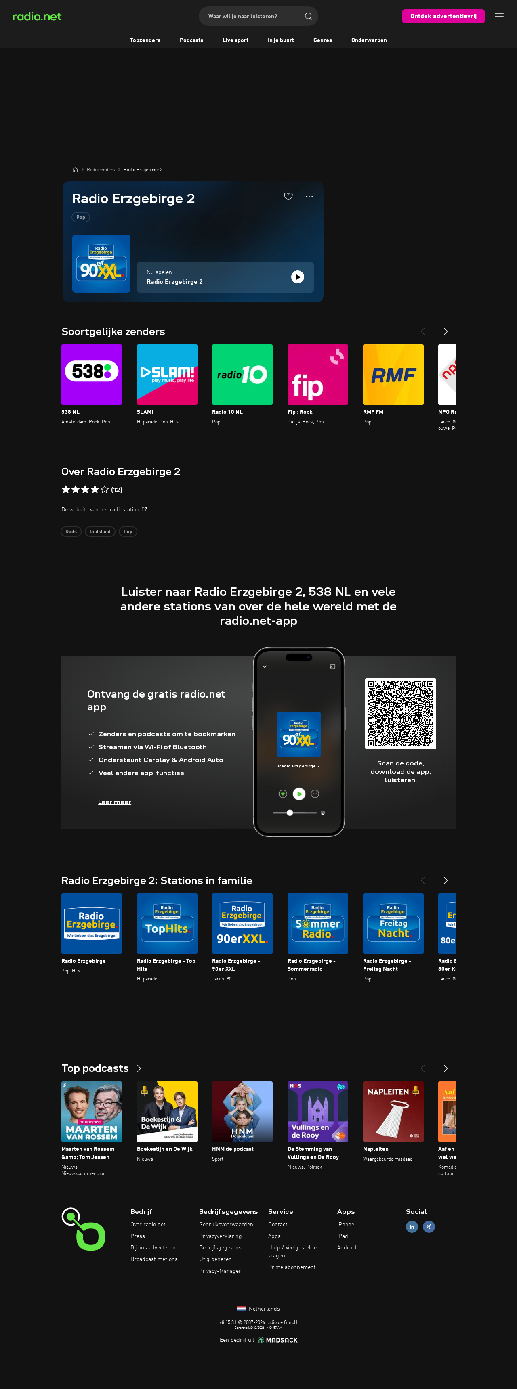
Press (137, 1236)
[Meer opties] (309, 196)
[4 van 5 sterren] (95, 489)
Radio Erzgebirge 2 (175, 282)
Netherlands (263, 1309)
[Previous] (422, 328)
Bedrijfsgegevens (220, 1248)
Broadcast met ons (154, 1259)
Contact (278, 1225)
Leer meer (114, 802)
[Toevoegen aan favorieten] (288, 196)
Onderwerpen (369, 40)
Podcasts (191, 40)
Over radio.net (148, 1225)
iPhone (345, 1225)
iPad (342, 1236)
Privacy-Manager (220, 1271)
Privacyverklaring (220, 1236)
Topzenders (145, 40)
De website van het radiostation (100, 510)
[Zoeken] (308, 16)
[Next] (446, 328)
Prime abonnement (292, 1267)
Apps (274, 1236)
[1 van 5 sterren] (66, 489)
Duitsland (100, 532)
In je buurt (281, 40)
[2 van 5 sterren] (75, 489)
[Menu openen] (499, 16)
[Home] (75, 169)
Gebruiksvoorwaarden (226, 1225)
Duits (71, 532)
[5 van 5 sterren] (104, 489)
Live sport (235, 40)
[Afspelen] (297, 276)
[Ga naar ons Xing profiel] (429, 1226)
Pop (80, 217)
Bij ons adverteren (153, 1248)
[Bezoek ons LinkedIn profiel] (412, 1226)
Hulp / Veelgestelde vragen (292, 1252)
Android (347, 1248)
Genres (322, 40)
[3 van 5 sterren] (85, 489)
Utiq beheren (215, 1259)
